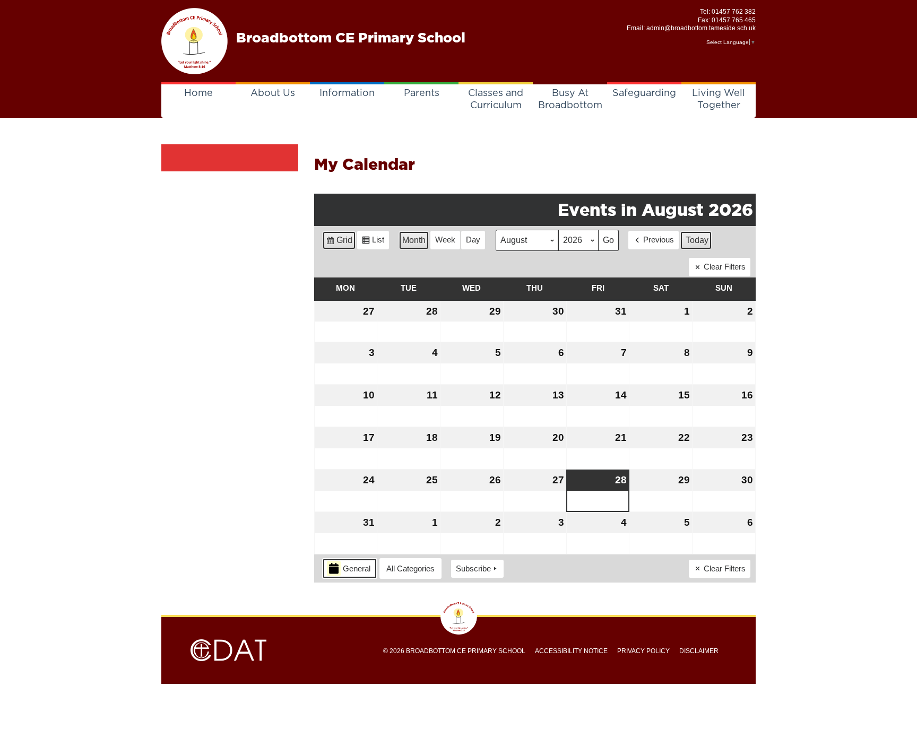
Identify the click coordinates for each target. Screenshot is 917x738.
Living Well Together (718, 99)
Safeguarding (644, 93)
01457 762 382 (734, 11)
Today (697, 240)
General (356, 568)
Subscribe (473, 568)
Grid (338, 243)
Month (414, 240)
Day (473, 239)
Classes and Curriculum (495, 99)
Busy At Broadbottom (570, 99)
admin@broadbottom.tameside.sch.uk (701, 28)
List (372, 242)
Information (347, 93)
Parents (421, 93)
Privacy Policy (643, 651)
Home (198, 93)
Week (445, 239)
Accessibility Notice (571, 651)
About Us (272, 93)
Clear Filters (725, 266)
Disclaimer (699, 651)
